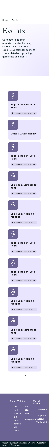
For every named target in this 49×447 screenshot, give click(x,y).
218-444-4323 (26, 410)
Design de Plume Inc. (11, 445)
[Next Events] (24, 376)
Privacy (43, 409)
